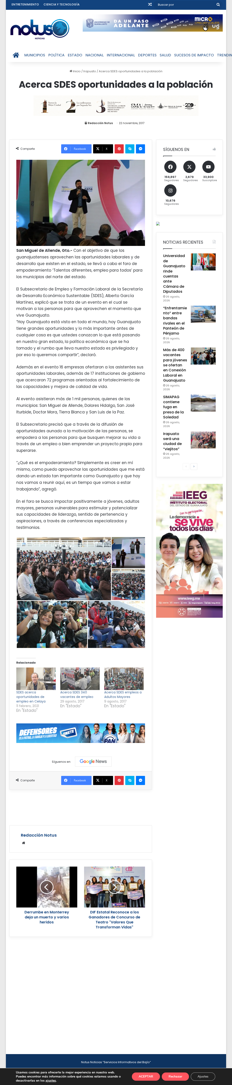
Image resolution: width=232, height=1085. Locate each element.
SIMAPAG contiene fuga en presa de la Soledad (173, 407)
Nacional (94, 55)
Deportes (147, 55)
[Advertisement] (91, 807)
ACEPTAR (146, 1076)
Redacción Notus (100, 123)
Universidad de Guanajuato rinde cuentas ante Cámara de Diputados (174, 273)
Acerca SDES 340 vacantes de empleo (76, 694)
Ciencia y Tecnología (62, 4)
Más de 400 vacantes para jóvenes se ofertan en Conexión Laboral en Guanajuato (175, 365)
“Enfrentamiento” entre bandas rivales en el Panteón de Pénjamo (175, 320)
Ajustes (203, 1076)
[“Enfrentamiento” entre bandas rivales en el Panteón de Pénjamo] (203, 314)
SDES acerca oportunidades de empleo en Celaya (31, 697)
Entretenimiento (25, 4)
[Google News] (93, 762)
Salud (165, 55)
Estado (75, 55)
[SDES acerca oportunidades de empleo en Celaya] (36, 679)
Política (56, 55)
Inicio (76, 71)
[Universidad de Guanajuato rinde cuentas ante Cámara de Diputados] (203, 261)
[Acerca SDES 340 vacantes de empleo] (80, 679)
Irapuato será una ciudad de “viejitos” (172, 441)
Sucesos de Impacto (194, 55)
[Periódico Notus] (39, 29)
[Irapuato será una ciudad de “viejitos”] (203, 439)
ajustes (51, 1081)
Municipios (34, 55)
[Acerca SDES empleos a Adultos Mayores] (124, 679)
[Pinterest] (119, 148)
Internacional (121, 55)
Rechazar (175, 1076)
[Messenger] (140, 148)
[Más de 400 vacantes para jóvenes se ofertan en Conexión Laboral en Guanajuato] (203, 356)
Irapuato (89, 71)
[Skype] (129, 148)
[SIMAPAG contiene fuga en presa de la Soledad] (203, 403)
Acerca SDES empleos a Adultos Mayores (123, 694)
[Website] (23, 843)
